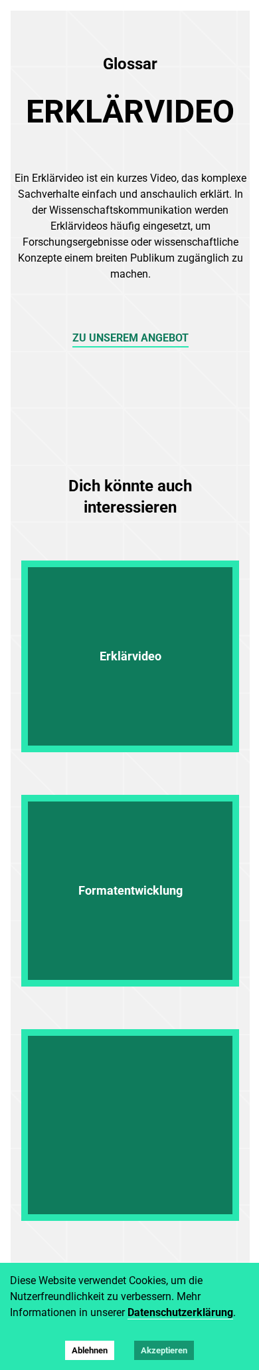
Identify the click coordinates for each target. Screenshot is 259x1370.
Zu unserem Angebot (130, 338)
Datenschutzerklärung (180, 1312)
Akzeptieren (164, 1350)
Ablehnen (90, 1350)
